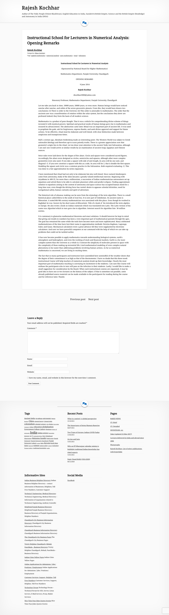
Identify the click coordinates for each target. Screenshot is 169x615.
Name (29, 359)
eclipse (31, 427)
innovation (51, 433)
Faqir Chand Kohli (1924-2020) (78, 459)
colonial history (39, 421)
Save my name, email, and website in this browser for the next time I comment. (62, 378)
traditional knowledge (39, 448)
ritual (75, 56)
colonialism (29, 424)
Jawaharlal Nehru (37, 436)
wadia (48, 448)
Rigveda (47, 443)
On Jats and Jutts (73, 439)
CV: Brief (113, 422)
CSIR (47, 424)
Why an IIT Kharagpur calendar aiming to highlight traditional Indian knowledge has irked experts (83, 449)
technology (55, 446)
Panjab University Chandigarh (40, 441)
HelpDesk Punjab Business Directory (38, 507)
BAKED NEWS (115, 419)
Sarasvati (30, 445)
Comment (32, 328)
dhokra (51, 424)
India (33, 432)
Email (29, 365)
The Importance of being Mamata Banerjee (83, 425)
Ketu (44, 436)
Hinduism (49, 429)
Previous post (77, 299)
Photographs (115, 445)
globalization (47, 426)
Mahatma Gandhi (39, 438)
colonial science (40, 424)
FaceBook (70, 480)
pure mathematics (66, 56)
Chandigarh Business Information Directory (41, 530)
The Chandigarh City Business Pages (38, 537)
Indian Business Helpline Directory (38, 480)
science (36, 445)
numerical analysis (52, 56)
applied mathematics (38, 56)
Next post (93, 299)
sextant (50, 445)
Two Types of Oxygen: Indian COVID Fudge (83, 432)
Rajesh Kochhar (41, 7)
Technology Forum (31, 587)
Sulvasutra (82, 56)
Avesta (53, 418)
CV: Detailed (115, 426)
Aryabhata (39, 418)
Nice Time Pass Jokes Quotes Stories (38, 601)
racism (38, 443)
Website (30, 372)
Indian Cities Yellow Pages (34, 557)
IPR (30, 436)
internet (26, 436)
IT (32, 436)
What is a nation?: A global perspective (82, 419)
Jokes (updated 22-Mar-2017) (121, 434)
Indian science (43, 433)
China (31, 421)
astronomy (47, 418)
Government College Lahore (34, 429)
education (38, 427)
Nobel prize (50, 438)
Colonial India (48, 421)
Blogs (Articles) (40, 53)
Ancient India (29, 418)
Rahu (42, 443)
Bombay (26, 421)
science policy (44, 446)
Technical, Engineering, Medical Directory (40, 494)
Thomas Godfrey (28, 448)
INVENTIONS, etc (116, 430)
